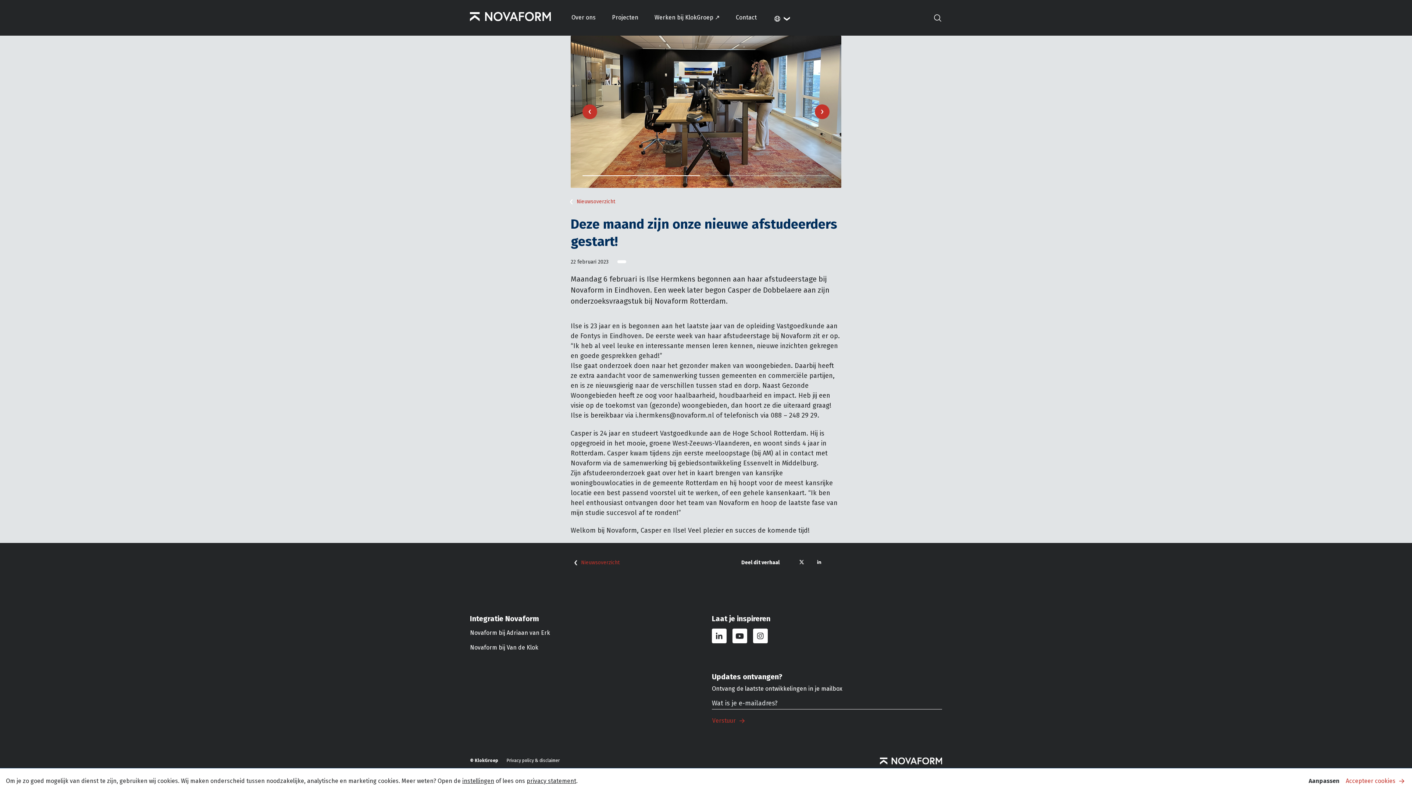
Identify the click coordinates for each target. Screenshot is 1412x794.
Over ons (583, 17)
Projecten (625, 17)
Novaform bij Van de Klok (504, 647)
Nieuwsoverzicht (596, 201)
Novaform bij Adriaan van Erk (510, 632)
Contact (746, 17)
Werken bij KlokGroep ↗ (687, 17)
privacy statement (551, 780)
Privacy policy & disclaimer (533, 760)
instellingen (478, 780)
